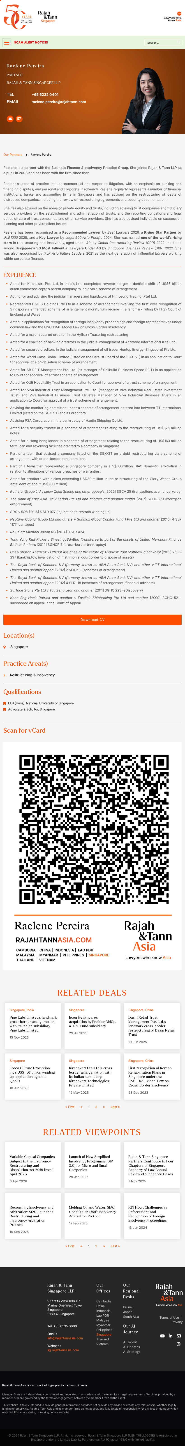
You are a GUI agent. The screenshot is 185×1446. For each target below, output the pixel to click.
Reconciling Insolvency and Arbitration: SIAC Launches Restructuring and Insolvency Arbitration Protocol (31, 1216)
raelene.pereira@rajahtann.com (46, 101)
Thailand (102, 1339)
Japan (127, 1312)
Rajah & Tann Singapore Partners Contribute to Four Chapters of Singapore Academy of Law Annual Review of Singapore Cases (150, 1165)
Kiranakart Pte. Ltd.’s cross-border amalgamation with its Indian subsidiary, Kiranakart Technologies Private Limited (91, 1076)
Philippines (104, 1330)
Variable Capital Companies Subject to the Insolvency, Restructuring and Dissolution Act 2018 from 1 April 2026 (32, 1165)
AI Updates (131, 1347)
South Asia (131, 1316)
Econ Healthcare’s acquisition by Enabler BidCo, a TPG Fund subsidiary (92, 1021)
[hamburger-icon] (6, 42)
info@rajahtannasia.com (65, 1338)
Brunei (127, 1307)
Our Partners (12, 154)
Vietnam (102, 1344)
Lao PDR (102, 1315)
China (100, 1306)
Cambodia (103, 1301)
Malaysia (102, 1320)
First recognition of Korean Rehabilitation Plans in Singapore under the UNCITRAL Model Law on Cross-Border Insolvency (150, 1076)
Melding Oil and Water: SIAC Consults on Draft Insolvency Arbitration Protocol (92, 1211)
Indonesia (103, 1311)
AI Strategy (131, 1352)
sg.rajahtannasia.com (63, 1350)
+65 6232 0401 (32, 94)
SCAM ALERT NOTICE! (25, 42)
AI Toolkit (130, 1342)
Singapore (103, 1334)
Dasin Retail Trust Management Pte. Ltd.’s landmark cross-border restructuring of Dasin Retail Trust (151, 1026)
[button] (92, 620)
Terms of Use (169, 1317)
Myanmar (103, 1325)
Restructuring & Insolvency (32, 675)
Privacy (177, 1322)
